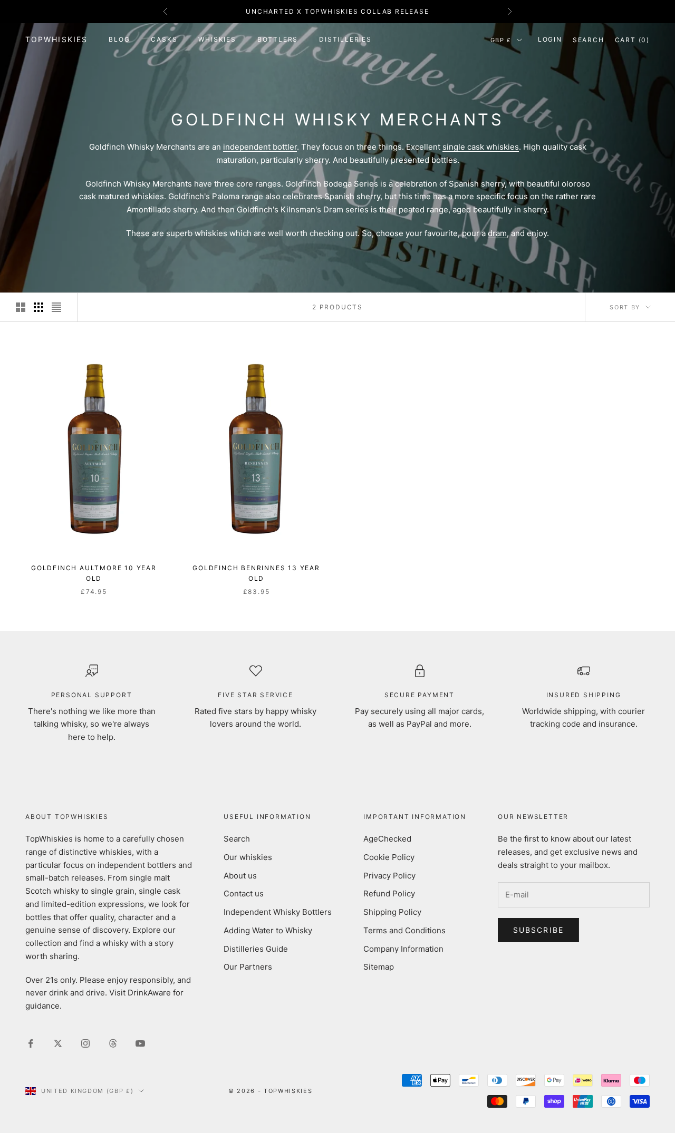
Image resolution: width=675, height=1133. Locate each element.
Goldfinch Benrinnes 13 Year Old (256, 573)
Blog (119, 39)
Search (237, 839)
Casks (164, 39)
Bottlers (277, 39)
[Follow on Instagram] (85, 1043)
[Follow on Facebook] (30, 1043)
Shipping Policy (392, 912)
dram (497, 233)
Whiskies (217, 39)
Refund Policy (389, 893)
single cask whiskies (480, 147)
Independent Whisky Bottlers (278, 912)
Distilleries (345, 39)
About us (240, 876)
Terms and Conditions (404, 930)
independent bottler (260, 147)
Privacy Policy (389, 876)
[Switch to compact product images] (56, 307)
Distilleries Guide (256, 949)
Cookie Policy (388, 857)
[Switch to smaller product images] (38, 307)
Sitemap (378, 967)
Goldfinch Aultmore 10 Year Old (94, 573)
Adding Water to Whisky (268, 930)
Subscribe (538, 929)
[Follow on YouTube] (140, 1043)
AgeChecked (387, 839)
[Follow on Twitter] (58, 1043)
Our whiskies (248, 857)
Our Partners (248, 967)
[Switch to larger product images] (20, 307)
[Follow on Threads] (113, 1043)
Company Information (403, 949)
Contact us (244, 893)
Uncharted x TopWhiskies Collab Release (337, 11)
